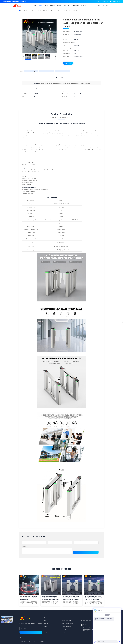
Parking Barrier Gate (66, 629)
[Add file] (95, 641)
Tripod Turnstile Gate (66, 626)
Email (49, 540)
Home (34, 5)
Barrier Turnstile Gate (66, 620)
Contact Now (29, 603)
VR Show (52, 5)
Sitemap (45, 632)
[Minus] (119, 610)
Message (24, 546)
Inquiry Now (68, 63)
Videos (46, 5)
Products (40, 5)
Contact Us (83, 5)
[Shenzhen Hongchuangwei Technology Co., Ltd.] (17, 5)
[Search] (99, 5)
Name (23, 540)
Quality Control (75, 5)
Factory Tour (66, 5)
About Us (59, 5)
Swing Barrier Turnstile (67, 632)
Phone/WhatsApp (78, 540)
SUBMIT (86, 552)
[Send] (119, 641)
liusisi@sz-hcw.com (115, 1)
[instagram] (20, 637)
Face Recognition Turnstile (36, 10)
